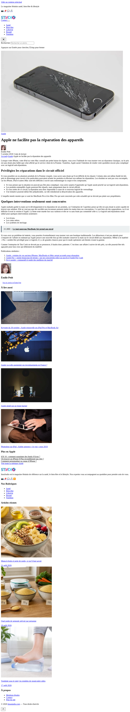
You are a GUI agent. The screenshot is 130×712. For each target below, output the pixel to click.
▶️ (14, 479)
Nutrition (9, 34)
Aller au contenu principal (11, 2)
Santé (8, 25)
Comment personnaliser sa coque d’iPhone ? (19, 461)
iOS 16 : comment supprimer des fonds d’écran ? (20, 456)
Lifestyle (9, 30)
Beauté (9, 32)
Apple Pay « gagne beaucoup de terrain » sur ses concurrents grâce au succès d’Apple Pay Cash (44, 258)
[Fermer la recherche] (3, 40)
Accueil (4, 156)
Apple (3, 134)
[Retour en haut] (3, 709)
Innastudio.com (14, 704)
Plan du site (10, 700)
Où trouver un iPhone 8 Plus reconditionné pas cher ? (22, 459)
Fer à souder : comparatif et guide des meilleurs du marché (29, 260)
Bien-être (9, 27)
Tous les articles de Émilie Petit (12, 283)
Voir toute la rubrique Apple (12, 463)
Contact (4, 20)
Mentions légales (13, 695)
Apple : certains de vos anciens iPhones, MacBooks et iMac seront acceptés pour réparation (42, 255)
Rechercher (5, 43)
